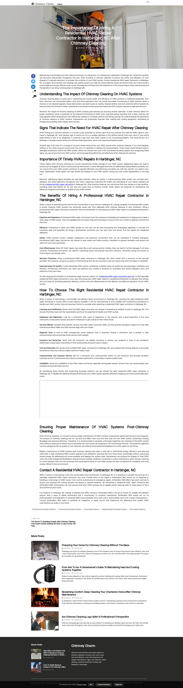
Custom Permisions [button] (104, 684)
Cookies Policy (81, 684)
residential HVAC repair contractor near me (116, 276)
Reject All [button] (119, 684)
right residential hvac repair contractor (115, 509)
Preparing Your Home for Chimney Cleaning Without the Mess (95, 545)
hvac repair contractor (92, 509)
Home (59, 4)
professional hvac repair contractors (44, 509)
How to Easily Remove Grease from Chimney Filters (54, 666)
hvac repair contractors (138, 509)
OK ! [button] (91, 684)
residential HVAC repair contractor (59, 184)
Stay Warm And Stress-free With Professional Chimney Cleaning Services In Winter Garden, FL (54, 653)
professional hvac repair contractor (70, 509)
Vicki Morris (81, 48)
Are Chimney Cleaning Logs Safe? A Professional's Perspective (95, 616)
